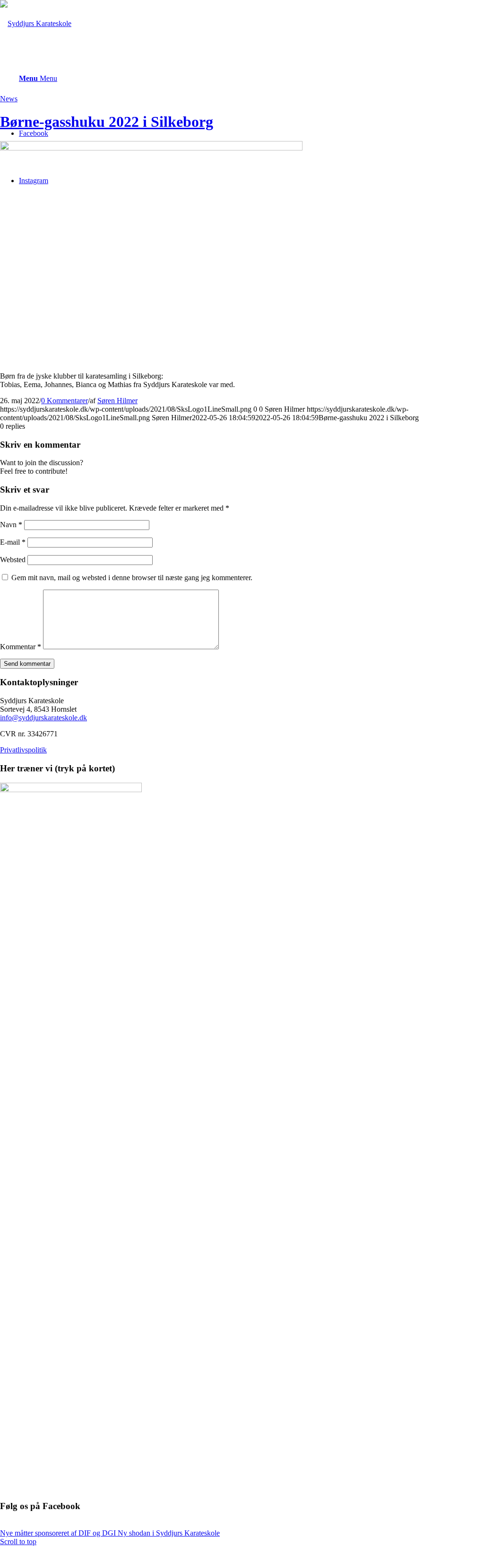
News (8, 99)
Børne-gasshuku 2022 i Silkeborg (106, 121)
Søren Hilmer (117, 401)
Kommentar (20, 647)
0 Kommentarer (64, 401)
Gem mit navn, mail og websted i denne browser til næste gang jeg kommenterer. (131, 578)
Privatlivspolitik (23, 750)
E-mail (13, 542)
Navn (11, 525)
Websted (13, 560)
